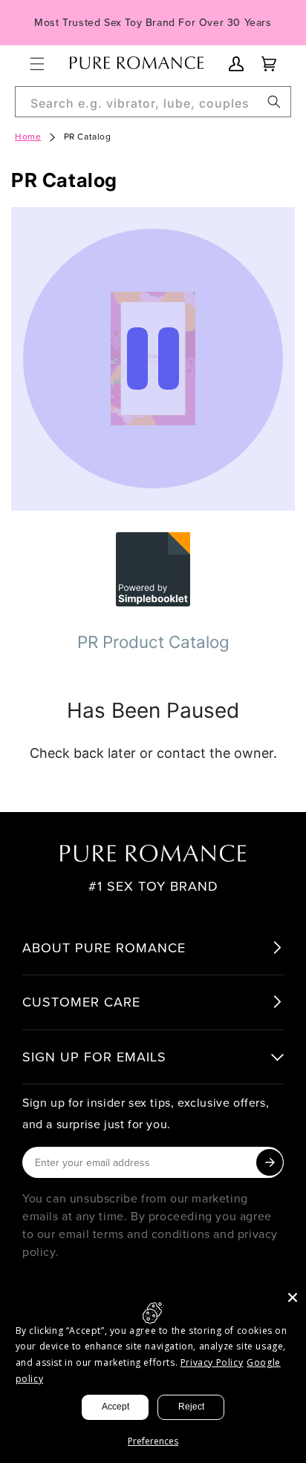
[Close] (292, 1297)
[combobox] (153, 102)
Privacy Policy (211, 1362)
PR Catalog (87, 136)
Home (28, 136)
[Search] (274, 102)
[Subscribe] (269, 1162)
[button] (37, 64)
